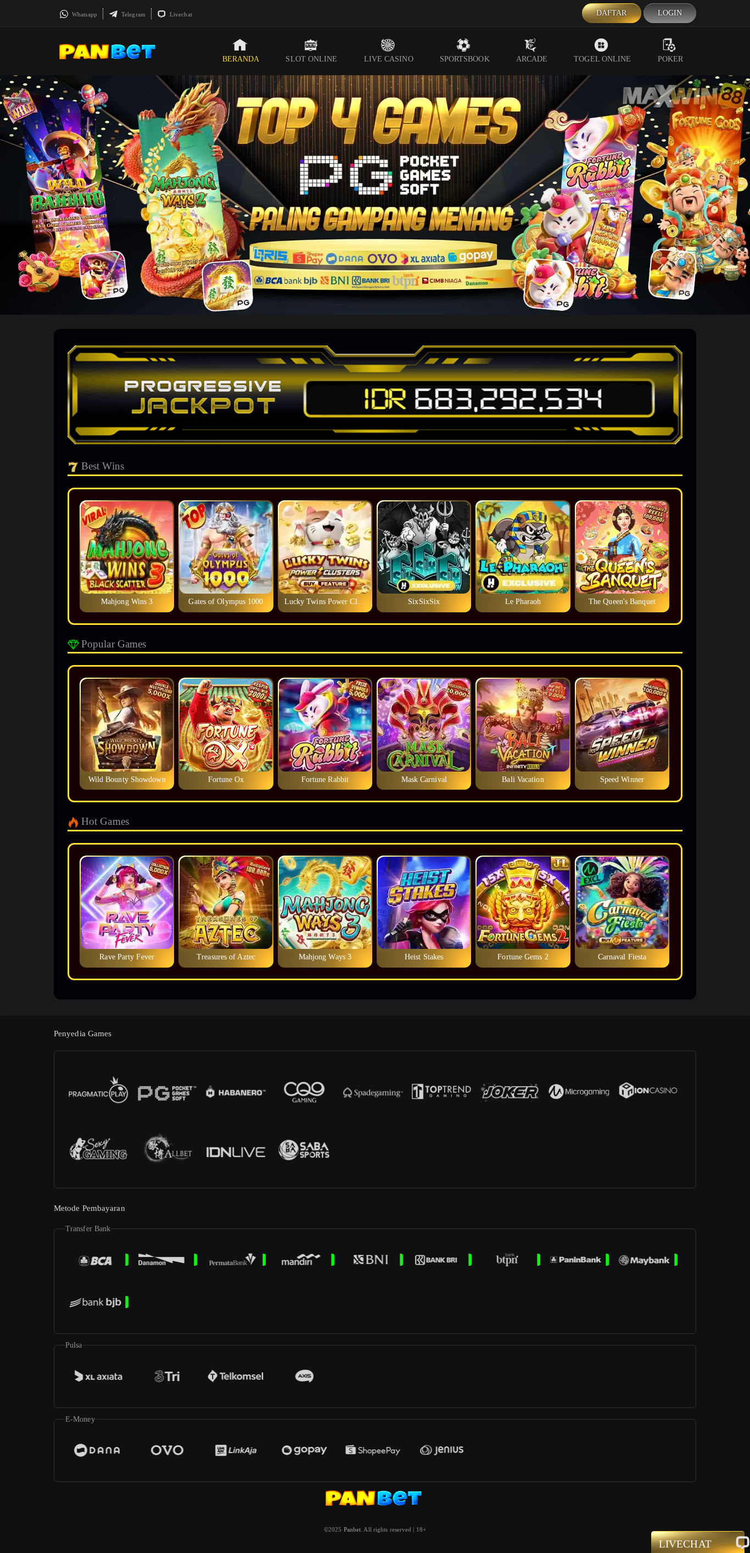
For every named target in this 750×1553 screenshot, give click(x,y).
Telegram (132, 14)
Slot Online (311, 59)
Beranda (241, 59)
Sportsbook (465, 59)
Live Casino (388, 59)
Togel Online (602, 59)
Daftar (611, 13)
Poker (671, 59)
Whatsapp (83, 14)
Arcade (532, 59)
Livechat (180, 14)
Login (670, 13)
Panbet (352, 1529)
